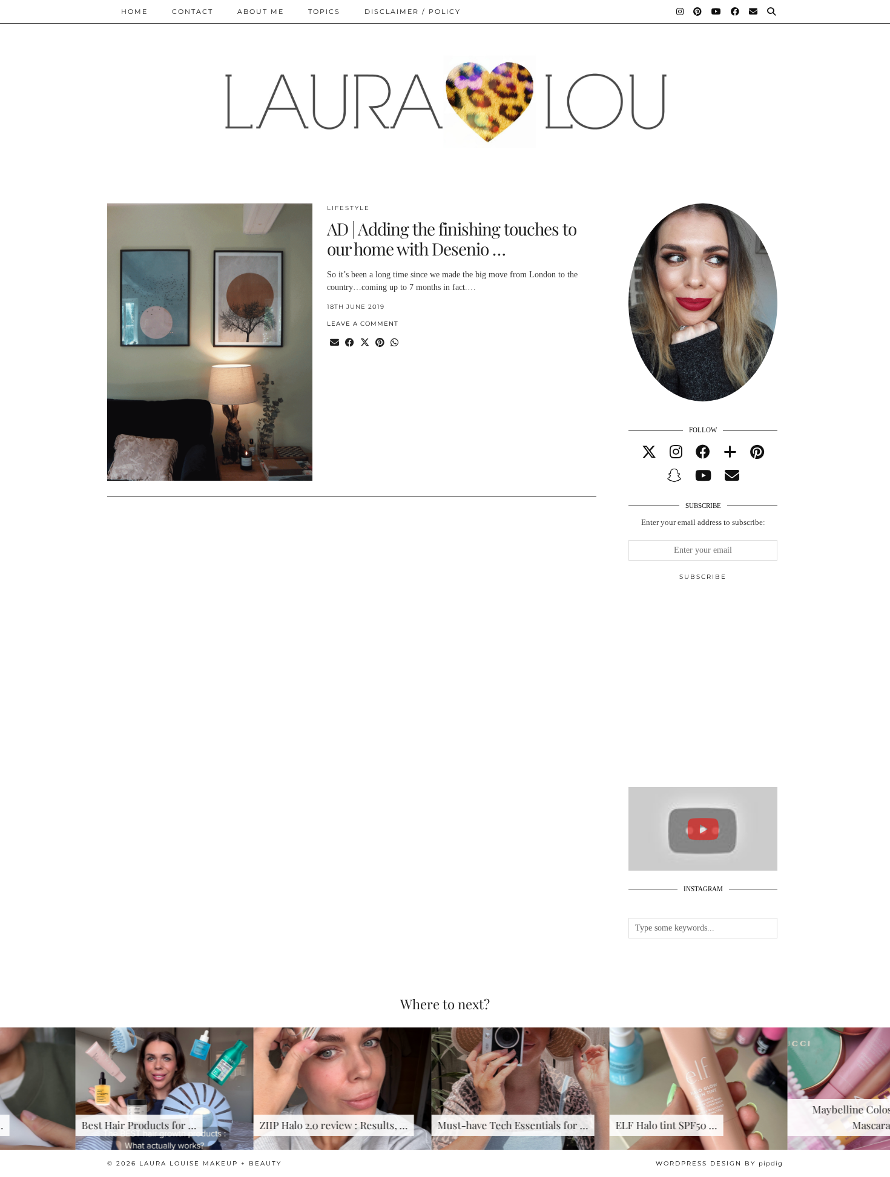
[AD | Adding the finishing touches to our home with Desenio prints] (209, 342)
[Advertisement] (719, 689)
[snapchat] (674, 476)
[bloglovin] (730, 452)
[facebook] (703, 452)
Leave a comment (362, 324)
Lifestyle (348, 208)
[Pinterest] (698, 11)
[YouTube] (716, 11)
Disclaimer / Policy (412, 11)
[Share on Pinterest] (379, 343)
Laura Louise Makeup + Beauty (210, 1163)
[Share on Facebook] (349, 343)
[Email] (754, 11)
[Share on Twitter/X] (364, 343)
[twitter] (649, 452)
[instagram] (676, 452)
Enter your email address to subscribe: (703, 522)
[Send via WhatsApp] (394, 343)
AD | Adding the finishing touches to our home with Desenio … (451, 238)
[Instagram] (680, 11)
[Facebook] (735, 11)
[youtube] (703, 476)
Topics (324, 11)
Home (134, 11)
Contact (192, 11)
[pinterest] (757, 452)
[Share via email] (334, 343)
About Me (260, 11)
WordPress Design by (719, 1163)
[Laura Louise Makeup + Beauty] (445, 92)
